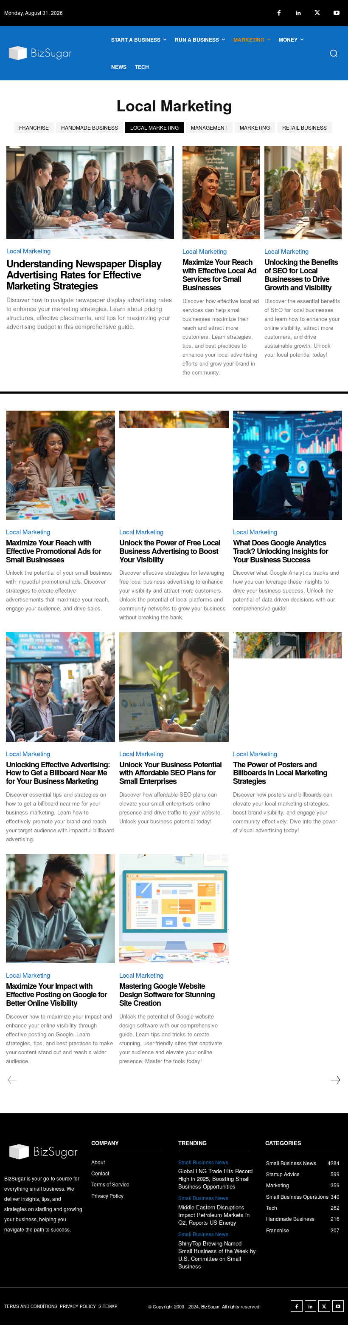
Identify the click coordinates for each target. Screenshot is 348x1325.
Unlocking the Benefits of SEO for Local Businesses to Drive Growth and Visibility (301, 274)
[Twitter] (317, 13)
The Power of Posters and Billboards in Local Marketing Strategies (280, 773)
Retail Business (304, 127)
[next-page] (335, 1080)
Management (209, 127)
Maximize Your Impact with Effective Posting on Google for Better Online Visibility (56, 994)
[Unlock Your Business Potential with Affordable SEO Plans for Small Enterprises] (173, 686)
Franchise (34, 127)
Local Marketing (154, 127)
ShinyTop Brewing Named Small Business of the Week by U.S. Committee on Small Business (217, 1255)
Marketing (255, 127)
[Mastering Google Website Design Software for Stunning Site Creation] (173, 908)
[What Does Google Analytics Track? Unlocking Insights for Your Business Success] (287, 465)
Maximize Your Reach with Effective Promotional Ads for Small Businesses (53, 551)
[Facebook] (279, 13)
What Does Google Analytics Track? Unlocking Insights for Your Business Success (280, 551)
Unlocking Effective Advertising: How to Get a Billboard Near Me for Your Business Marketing (58, 773)
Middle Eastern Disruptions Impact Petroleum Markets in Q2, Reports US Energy (214, 1214)
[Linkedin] (298, 13)
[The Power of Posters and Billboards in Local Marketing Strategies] (287, 686)
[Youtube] (336, 13)
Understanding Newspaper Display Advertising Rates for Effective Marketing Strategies (83, 274)
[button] (333, 53)
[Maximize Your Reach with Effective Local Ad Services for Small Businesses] (221, 192)
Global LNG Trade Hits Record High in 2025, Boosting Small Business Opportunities (215, 1178)
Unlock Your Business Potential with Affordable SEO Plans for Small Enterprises (170, 773)
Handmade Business (89, 127)
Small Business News (203, 1162)
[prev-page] (12, 1080)
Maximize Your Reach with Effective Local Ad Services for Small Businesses (219, 274)
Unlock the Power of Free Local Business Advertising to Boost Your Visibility (169, 551)
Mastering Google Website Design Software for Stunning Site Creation (167, 994)
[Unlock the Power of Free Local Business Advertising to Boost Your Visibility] (173, 465)
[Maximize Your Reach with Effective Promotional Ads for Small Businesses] (60, 465)
